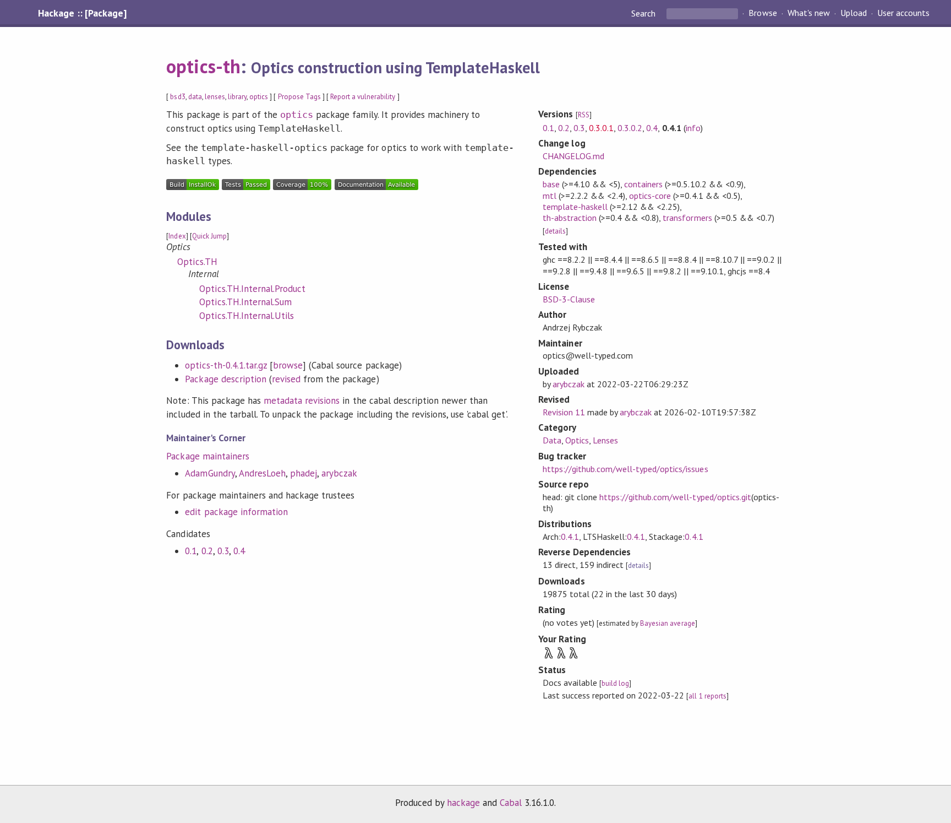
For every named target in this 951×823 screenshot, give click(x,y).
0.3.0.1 (601, 127)
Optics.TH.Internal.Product (252, 289)
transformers (687, 217)
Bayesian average (667, 623)
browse (288, 365)
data (195, 96)
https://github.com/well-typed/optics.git (675, 496)
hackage (463, 803)
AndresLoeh (262, 473)
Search (644, 13)
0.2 (207, 551)
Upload (853, 13)
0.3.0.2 (629, 127)
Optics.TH (197, 262)
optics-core (650, 195)
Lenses (605, 440)
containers (643, 183)
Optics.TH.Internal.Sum (245, 302)
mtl (549, 195)
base (551, 183)
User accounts (903, 13)
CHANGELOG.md (573, 155)
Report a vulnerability (363, 96)
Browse (762, 13)
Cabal (511, 803)
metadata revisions (302, 400)
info (693, 127)
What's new (809, 13)
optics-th (203, 66)
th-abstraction (570, 217)
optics (258, 96)
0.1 (190, 551)
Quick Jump (209, 236)
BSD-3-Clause (569, 299)
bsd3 (177, 96)
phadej (303, 473)
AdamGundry (209, 473)
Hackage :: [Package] (82, 13)
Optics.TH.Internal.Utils (246, 316)
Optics (577, 440)
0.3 (223, 551)
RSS (583, 115)
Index (176, 236)
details (555, 231)
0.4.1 (570, 536)
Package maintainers (207, 456)
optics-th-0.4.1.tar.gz (226, 365)
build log (615, 683)
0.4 (239, 551)
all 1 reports (707, 696)
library (237, 96)
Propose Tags (299, 96)
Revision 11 (564, 412)
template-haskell (575, 206)
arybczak (339, 473)
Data (552, 440)
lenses (215, 96)
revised (286, 379)
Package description (225, 379)
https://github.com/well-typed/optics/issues (625, 468)
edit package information (236, 512)
